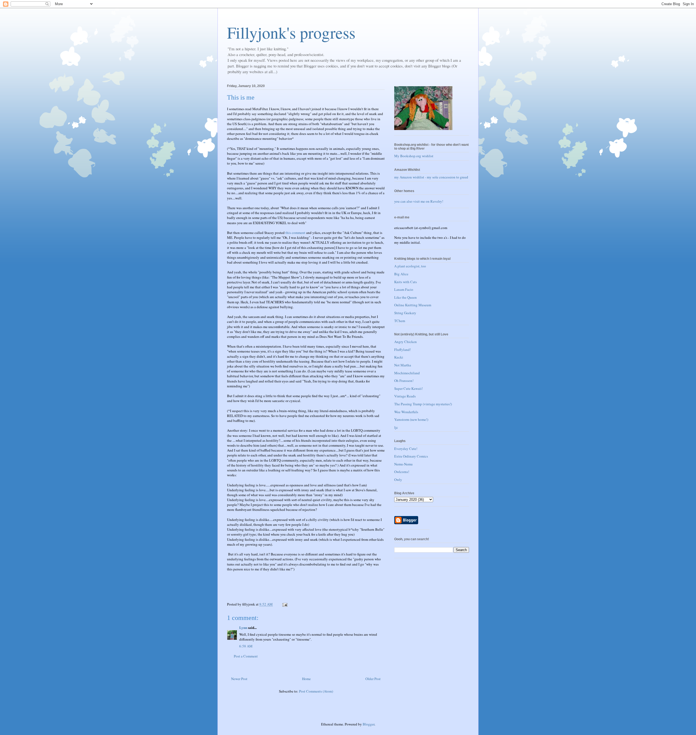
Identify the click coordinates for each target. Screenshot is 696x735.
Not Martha (402, 365)
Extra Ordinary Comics (411, 456)
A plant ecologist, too (410, 266)
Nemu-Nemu (403, 464)
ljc (396, 427)
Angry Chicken (405, 341)
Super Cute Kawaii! (408, 388)
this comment (295, 232)
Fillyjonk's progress (291, 32)
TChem (399, 320)
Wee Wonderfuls (406, 411)
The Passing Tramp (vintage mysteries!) (423, 404)
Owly (398, 479)
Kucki (398, 357)
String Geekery (405, 312)
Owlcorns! (401, 471)
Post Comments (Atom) (316, 691)
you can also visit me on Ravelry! (418, 201)
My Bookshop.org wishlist (413, 155)
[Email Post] (284, 604)
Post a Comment (246, 656)
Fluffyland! (402, 349)
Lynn (243, 627)
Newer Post (239, 678)
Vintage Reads (405, 396)
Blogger (368, 724)
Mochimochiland (407, 372)
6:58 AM (246, 646)
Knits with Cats (405, 281)
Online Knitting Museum (412, 304)
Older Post (373, 678)
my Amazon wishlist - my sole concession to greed (431, 177)
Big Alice (401, 273)
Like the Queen (405, 297)
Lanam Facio (403, 289)
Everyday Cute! (405, 448)
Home (306, 678)
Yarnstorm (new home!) (411, 419)
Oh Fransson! (404, 380)
